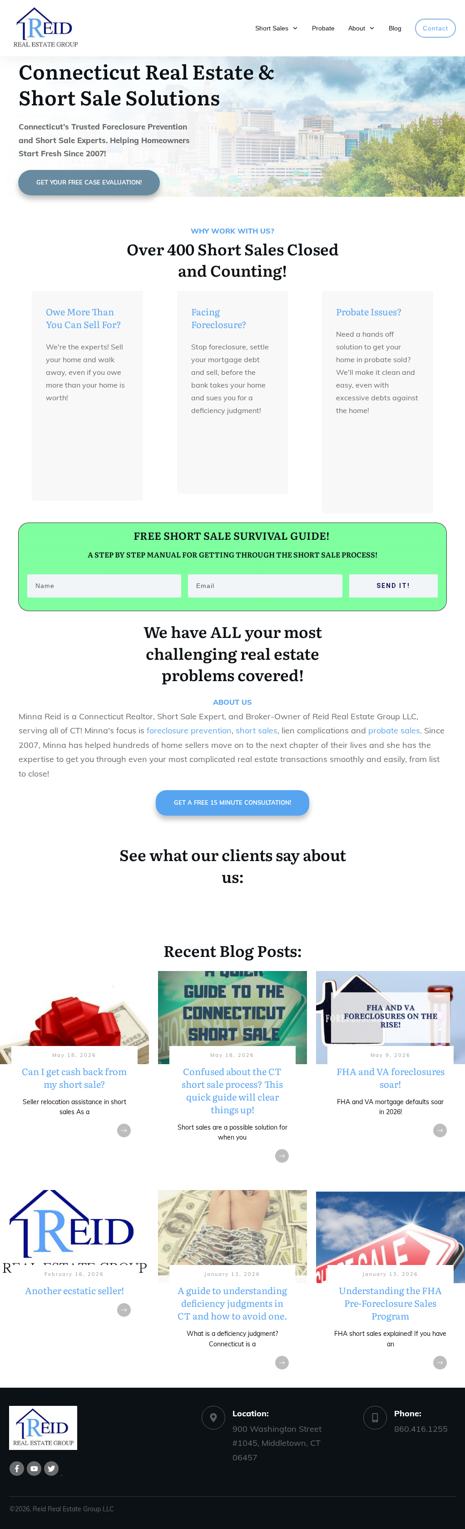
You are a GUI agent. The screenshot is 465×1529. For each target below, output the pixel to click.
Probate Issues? (369, 311)
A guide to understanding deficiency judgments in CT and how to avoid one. (232, 1289)
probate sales (394, 730)
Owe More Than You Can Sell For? (83, 317)
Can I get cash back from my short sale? (74, 1076)
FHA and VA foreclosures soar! (390, 1076)
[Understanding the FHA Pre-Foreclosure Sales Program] (390, 1289)
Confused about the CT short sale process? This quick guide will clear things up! (232, 1076)
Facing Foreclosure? (219, 317)
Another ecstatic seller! (74, 1289)
